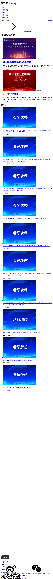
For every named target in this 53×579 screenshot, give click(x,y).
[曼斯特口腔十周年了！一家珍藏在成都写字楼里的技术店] (19, 385)
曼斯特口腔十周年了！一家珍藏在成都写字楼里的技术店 (17, 387)
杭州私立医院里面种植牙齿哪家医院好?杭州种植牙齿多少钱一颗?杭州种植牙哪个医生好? (25, 218)
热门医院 (5, 10)
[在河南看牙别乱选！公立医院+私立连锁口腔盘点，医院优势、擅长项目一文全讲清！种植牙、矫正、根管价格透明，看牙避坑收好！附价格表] (19, 156)
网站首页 (5, 561)
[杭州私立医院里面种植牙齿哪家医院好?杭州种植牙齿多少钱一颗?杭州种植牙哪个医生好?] (19, 215)
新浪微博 (23, 573)
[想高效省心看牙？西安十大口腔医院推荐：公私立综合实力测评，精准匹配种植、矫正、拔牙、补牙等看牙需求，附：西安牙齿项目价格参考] (19, 186)
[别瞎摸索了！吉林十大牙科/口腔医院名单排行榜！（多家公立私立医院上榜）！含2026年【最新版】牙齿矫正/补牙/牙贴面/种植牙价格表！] (19, 271)
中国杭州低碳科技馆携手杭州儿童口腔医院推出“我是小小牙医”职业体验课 (21, 332)
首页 (4, 7)
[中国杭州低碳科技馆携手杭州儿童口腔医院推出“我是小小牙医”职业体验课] (19, 329)
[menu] (1, 1)
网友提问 (5, 14)
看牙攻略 (5, 15)
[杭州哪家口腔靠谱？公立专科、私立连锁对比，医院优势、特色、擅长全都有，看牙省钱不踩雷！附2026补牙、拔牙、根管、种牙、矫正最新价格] (19, 127)
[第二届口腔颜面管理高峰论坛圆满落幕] (20, 58)
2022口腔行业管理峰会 (11, 94)
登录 (49, 20)
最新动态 (5, 9)
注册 (51, 20)
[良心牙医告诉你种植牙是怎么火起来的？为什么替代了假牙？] (19, 357)
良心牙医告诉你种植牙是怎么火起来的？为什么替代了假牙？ (18, 360)
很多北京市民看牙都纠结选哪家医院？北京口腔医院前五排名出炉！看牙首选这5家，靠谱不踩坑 (26, 246)
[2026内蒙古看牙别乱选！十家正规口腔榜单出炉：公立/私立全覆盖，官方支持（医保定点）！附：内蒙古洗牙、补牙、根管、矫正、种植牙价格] (19, 300)
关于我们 (5, 562)
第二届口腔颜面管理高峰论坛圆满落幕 (17, 62)
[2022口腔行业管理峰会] (20, 90)
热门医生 (5, 12)
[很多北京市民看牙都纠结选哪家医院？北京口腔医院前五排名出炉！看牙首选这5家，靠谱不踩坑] (19, 243)
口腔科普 (5, 17)
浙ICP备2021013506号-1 (23, 578)
